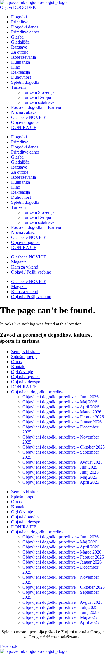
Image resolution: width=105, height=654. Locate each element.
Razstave (19, 47)
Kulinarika (20, 62)
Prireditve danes (25, 32)
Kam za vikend (24, 267)
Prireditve (19, 22)
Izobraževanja (23, 57)
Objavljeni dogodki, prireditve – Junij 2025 (60, 472)
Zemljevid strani (25, 351)
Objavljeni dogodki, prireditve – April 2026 (60, 406)
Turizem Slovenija (38, 92)
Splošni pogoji (24, 356)
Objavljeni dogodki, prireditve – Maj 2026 (59, 401)
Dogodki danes (24, 27)
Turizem (18, 87)
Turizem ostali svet (38, 102)
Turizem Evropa (36, 97)
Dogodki (19, 17)
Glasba (17, 37)
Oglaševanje (22, 371)
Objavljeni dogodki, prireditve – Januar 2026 (62, 422)
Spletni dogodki (25, 82)
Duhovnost (21, 77)
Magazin (19, 262)
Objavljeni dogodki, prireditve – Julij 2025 (59, 467)
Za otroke (19, 52)
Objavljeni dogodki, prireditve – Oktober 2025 (63, 447)
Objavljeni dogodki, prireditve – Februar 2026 (63, 417)
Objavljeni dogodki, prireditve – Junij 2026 (60, 396)
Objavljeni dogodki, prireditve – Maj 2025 (59, 477)
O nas (16, 361)
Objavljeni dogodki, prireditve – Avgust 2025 (62, 462)
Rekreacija (20, 72)
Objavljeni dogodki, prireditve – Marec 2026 (61, 411)
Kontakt (18, 366)
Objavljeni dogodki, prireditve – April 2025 (60, 482)
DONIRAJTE (23, 127)
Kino (15, 67)
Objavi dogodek (25, 122)
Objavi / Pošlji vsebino (31, 272)
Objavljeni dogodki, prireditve (37, 391)
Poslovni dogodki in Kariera (36, 107)
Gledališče (20, 42)
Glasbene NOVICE (28, 117)
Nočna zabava (23, 112)
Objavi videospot (26, 381)
